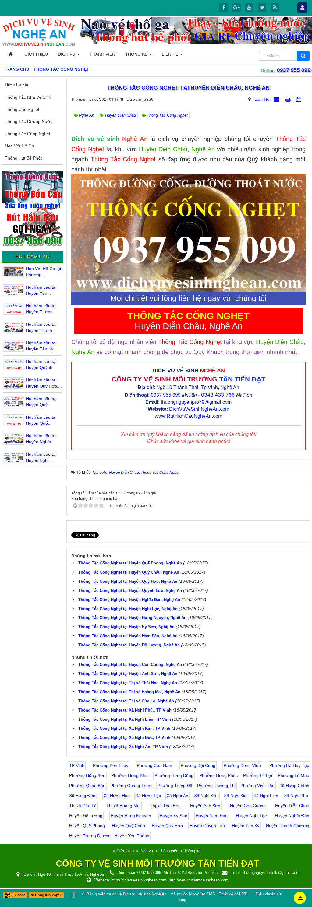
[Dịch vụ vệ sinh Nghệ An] (39, 31)
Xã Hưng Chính (294, 785)
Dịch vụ (146, 851)
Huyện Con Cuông (248, 805)
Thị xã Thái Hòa (165, 805)
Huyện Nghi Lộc (251, 815)
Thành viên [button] (102, 54)
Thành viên (168, 851)
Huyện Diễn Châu (292, 805)
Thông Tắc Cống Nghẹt (27, 133)
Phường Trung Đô (175, 785)
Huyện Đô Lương (85, 815)
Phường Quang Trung (131, 785)
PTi (244, 894)
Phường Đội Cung (198, 765)
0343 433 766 (218, 395)
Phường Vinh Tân (257, 785)
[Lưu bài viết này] (299, 99)
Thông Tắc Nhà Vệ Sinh (28, 97)
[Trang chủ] (11, 54)
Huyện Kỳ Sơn (173, 815)
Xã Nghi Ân (177, 795)
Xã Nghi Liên (266, 795)
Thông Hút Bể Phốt (23, 158)
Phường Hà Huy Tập (289, 765)
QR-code (18, 895)
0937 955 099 (293, 70)
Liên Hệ (261, 99)
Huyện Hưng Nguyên (131, 815)
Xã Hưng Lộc (148, 795)
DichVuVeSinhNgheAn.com (199, 409)
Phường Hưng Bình (130, 775)
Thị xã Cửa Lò (83, 805)
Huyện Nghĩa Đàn (292, 815)
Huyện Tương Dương (90, 835)
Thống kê (192, 851)
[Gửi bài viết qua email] (277, 99)
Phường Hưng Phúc (218, 775)
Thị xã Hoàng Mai (123, 805)
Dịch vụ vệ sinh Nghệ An (145, 894)
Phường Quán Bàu (87, 785)
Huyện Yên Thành (131, 835)
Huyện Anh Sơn (205, 805)
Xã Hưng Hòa (117, 795)
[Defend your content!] (74, 895)
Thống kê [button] (137, 54)
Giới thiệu (125, 851)
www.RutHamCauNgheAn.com (188, 416)
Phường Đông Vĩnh (242, 765)
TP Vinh (76, 765)
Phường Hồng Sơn (87, 775)
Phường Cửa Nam (154, 765)
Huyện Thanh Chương (287, 825)
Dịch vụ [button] (67, 54)
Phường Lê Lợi (257, 775)
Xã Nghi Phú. (296, 795)
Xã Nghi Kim (236, 795)
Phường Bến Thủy (110, 765)
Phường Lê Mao (293, 775)
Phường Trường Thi (216, 785)
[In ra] (288, 99)
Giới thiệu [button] (36, 54)
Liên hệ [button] (170, 54)
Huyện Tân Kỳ (245, 825)
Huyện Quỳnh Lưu (207, 825)
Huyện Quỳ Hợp (167, 825)
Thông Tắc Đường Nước (28, 121)
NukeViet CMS (202, 894)
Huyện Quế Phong (87, 825)
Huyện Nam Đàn (212, 815)
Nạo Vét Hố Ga (19, 145)
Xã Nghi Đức (206, 795)
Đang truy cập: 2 (48, 895)
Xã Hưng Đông (83, 795)
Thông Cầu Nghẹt (22, 109)
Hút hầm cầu (17, 85)
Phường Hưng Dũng (173, 775)
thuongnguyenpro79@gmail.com (196, 402)
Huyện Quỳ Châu (128, 825)
